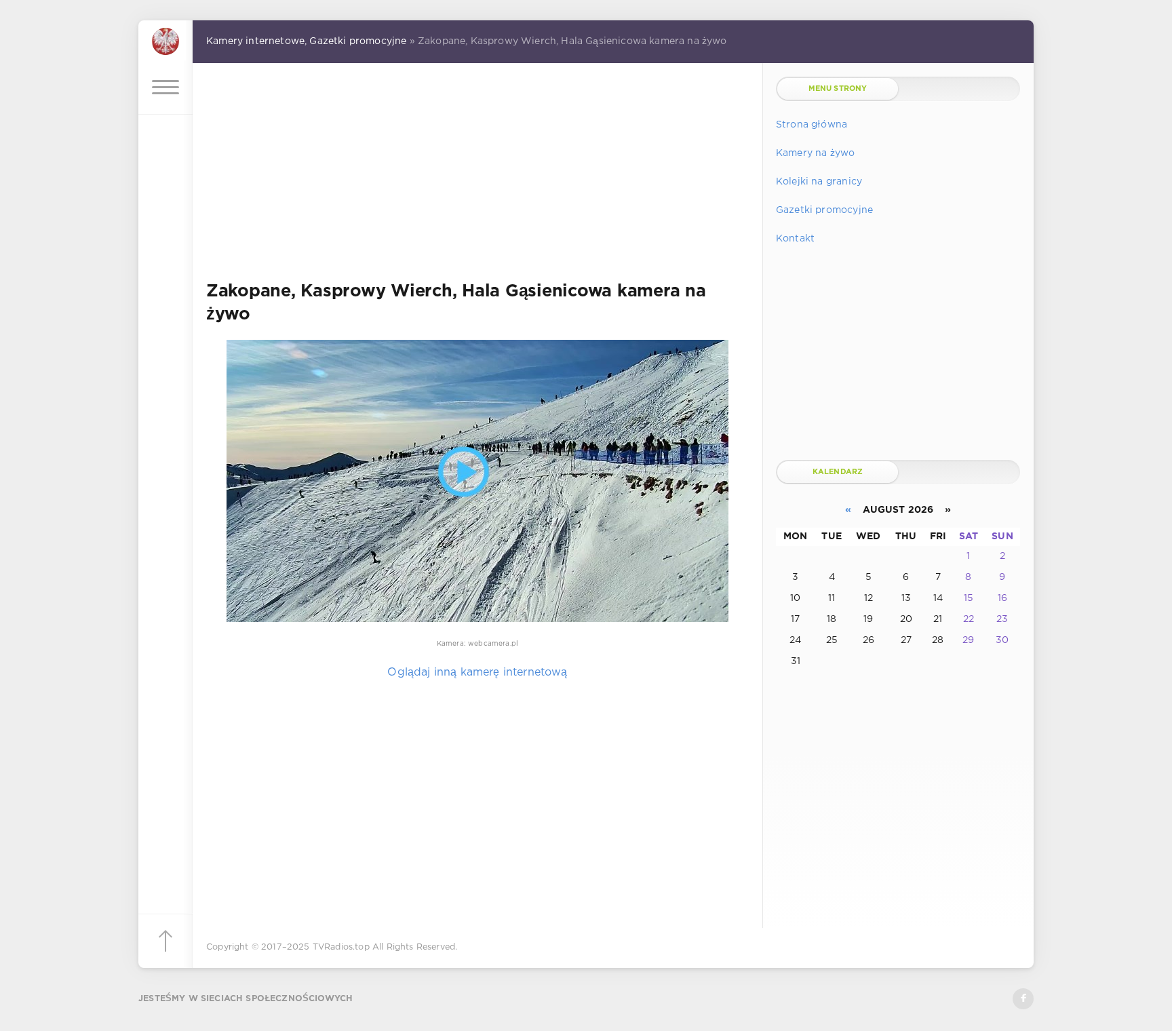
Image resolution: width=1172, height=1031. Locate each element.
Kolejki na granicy (819, 182)
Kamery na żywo (815, 153)
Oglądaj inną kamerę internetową (477, 672)
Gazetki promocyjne (824, 210)
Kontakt (795, 239)
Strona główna (811, 125)
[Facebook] (1023, 998)
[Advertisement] (477, 172)
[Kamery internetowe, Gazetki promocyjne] (165, 40)
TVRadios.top (341, 947)
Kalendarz (838, 472)
